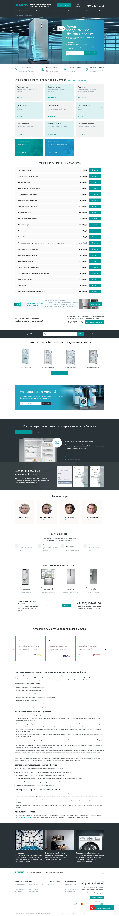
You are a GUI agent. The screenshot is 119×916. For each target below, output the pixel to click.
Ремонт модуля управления (27, 194)
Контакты (101, 10)
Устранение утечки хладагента (28, 176)
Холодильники (18, 887)
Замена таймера (23, 224)
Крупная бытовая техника (22, 10)
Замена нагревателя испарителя (29, 188)
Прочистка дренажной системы (28, 267)
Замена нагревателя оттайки (27, 218)
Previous (14, 649)
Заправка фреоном (24, 182)
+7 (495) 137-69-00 (68, 540)
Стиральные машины (20, 884)
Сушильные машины (34, 887)
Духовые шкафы (33, 889)
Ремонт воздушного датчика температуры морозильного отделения (41, 243)
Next (105, 649)
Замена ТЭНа (22, 237)
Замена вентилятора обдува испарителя (31, 291)
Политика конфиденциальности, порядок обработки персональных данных (70, 913)
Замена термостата (24, 170)
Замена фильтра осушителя (27, 255)
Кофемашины (40, 10)
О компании (51, 884)
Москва (77, 6)
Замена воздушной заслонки (27, 200)
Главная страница (19, 15)
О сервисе (88, 10)
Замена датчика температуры (28, 249)
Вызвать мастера (95, 304)
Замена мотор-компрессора (27, 206)
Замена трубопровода (25, 261)
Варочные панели (19, 891)
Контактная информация (54, 887)
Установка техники (73, 10)
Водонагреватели (34, 891)
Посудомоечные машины (36, 884)
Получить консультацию (94, 322)
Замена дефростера (24, 230)
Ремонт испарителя (24, 212)
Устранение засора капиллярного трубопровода (34, 273)
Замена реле (22, 285)
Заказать (95, 170)
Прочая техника (55, 10)
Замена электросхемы (25, 279)
